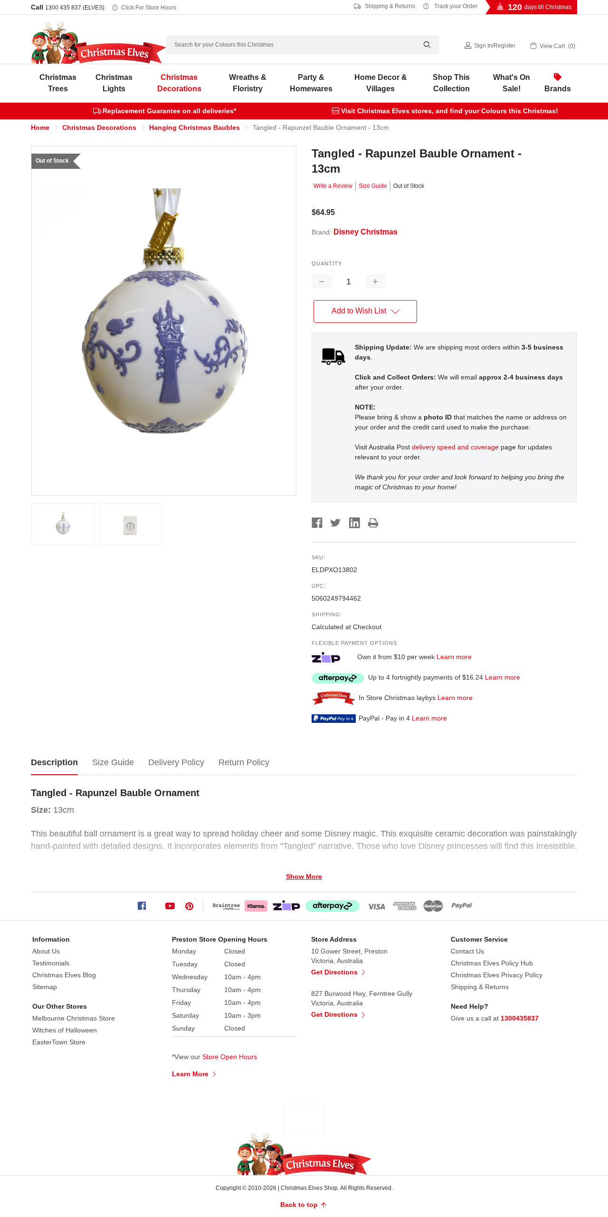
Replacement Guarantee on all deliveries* (169, 111)
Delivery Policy (176, 762)
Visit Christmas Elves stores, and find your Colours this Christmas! (449, 111)
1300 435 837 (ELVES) (74, 7)
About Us (46, 951)
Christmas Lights (114, 83)
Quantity (327, 263)
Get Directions (335, 972)
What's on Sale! (511, 83)
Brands (557, 89)
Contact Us (467, 951)
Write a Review (333, 186)
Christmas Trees (57, 83)
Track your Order (455, 6)
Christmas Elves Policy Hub (492, 963)
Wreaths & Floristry (247, 83)
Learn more (454, 657)
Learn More (191, 1074)
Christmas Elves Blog (64, 975)
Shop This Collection (451, 83)
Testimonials (50, 963)
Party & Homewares (311, 83)
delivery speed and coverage (455, 447)
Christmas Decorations (179, 83)
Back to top (300, 1204)
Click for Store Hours (148, 7)
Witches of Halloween (64, 1030)
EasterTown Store (59, 1042)
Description (54, 762)
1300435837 (520, 1018)
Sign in (483, 45)
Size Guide (373, 186)
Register (504, 45)
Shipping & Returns (389, 6)
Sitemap (44, 987)
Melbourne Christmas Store (73, 1018)
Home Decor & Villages (380, 83)
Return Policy (243, 762)
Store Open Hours (229, 1057)
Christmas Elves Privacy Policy (496, 975)
